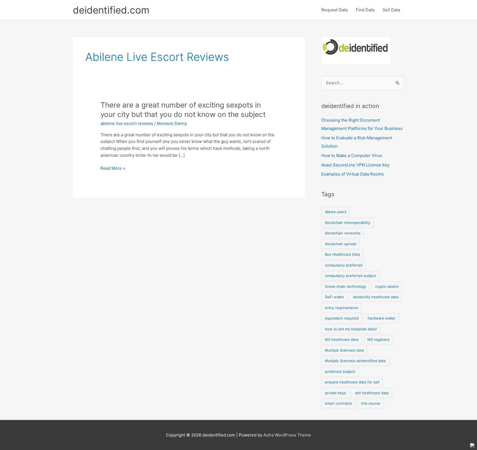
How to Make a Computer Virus (351, 155)
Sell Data (391, 9)
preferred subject (340, 371)
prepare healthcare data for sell (352, 382)
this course (370, 403)
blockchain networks (343, 233)
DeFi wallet (334, 297)
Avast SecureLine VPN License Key (355, 165)
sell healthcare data (372, 393)
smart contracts (338, 403)
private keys (335, 393)
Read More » (112, 168)
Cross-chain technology (345, 286)
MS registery (378, 339)
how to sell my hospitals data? (351, 329)
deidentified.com (111, 10)
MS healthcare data (341, 339)
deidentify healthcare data (375, 297)
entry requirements (341, 307)
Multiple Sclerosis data (344, 350)
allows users (335, 212)
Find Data (365, 9)
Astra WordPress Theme (287, 435)
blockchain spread (340, 244)
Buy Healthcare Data (342, 254)
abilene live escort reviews (126, 123)
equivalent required (342, 318)
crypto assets (387, 286)
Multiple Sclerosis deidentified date (355, 361)
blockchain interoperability (347, 222)
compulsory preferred (343, 265)
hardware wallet (381, 318)
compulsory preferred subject (350, 275)
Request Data (334, 9)
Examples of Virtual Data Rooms (352, 174)
